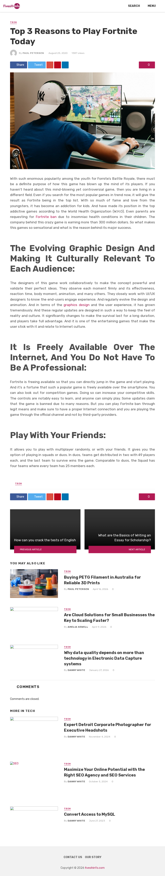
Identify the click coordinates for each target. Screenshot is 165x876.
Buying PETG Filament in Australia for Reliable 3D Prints (102, 580)
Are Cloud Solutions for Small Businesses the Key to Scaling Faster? (109, 617)
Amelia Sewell (78, 626)
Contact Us (73, 857)
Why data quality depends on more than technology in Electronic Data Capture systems (104, 658)
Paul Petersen (33, 53)
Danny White (76, 670)
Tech (13, 22)
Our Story (93, 857)
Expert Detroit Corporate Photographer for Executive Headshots (107, 727)
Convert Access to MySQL (89, 814)
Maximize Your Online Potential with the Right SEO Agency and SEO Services (104, 772)
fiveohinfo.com (95, 868)
